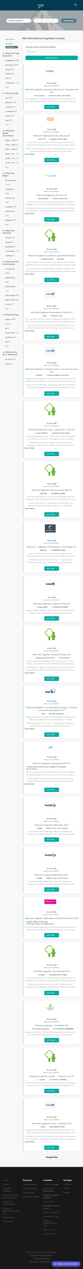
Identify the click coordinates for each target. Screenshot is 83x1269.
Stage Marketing (41, 1258)
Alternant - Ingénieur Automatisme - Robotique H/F (51, 546)
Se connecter (28, 1192)
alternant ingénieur (12, 47)
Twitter (66, 1188)
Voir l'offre (51, 107)
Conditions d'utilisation (7, 1189)
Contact (6, 1184)
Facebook (67, 1184)
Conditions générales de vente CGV (11, 1211)
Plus (6, 87)
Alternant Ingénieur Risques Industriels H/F (51, 490)
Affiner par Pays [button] (12, 315)
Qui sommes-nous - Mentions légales (11, 1196)
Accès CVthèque (30, 1188)
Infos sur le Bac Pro (51, 1212)
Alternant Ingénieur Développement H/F (52, 763)
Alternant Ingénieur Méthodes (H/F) (52, 825)
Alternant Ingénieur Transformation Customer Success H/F (51, 370)
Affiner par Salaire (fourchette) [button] (8, 133)
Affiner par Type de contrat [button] (11, 54)
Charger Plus (52, 1157)
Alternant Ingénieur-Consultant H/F (52, 1025)
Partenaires (8, 1221)
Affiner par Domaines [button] (8, 231)
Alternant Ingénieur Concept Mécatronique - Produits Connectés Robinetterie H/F (51, 709)
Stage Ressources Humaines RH (41, 1252)
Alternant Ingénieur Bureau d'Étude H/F (51, 135)
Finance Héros (9, 1217)
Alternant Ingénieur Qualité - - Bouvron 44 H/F (52, 1076)
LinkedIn (66, 1192)
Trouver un (50, 1184)
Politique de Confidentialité (9, 1202)
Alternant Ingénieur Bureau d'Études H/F (52, 654)
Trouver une (48, 1189)
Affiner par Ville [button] (11, 93)
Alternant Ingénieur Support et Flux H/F (51, 603)
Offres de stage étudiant (41, 1261)
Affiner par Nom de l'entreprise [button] (11, 263)
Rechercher (69, 20)
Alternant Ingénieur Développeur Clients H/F (52, 312)
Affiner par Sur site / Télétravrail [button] (10, 353)
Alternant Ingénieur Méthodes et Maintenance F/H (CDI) (51, 918)
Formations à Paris (51, 1216)
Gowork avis (48, 1201)
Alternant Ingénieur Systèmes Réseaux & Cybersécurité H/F (51, 91)
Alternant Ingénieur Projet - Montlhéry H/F (52, 1123)
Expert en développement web (50, 1223)
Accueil (6, 1180)
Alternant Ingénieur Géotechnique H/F (52, 971)
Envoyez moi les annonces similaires (41, 47)
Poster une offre (30, 1184)
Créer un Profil (49, 1229)
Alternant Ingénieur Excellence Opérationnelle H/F (51, 255)
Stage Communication (42, 1255)
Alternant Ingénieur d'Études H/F (51, 195)
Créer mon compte (31, 1197)
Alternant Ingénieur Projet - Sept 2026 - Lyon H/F (51, 429)
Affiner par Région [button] (8, 174)
